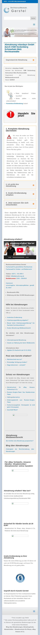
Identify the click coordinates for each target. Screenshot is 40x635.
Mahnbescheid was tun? (14, 359)
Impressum (9, 283)
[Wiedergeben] (6, 257)
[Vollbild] (34, 257)
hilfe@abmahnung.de (17, 276)
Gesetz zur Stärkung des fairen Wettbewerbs (21, 343)
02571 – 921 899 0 (17, 274)
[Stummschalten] (31, 257)
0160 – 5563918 (22, 278)
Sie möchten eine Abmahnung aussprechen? (19, 441)
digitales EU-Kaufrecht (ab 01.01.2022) (19, 350)
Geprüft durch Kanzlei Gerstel (16, 591)
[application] (20, 250)
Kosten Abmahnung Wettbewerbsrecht (19, 328)
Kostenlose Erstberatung (14, 103)
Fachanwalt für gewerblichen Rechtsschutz (19, 267)
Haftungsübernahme (13, 397)
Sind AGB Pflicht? (12, 410)
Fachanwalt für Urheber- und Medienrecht (19, 269)
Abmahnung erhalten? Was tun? (17, 491)
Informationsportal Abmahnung (16, 340)
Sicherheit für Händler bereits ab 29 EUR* (18, 524)
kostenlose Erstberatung (14, 317)
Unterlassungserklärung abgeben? (17, 320)
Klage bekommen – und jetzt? (16, 365)
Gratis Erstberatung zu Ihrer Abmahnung (15, 557)
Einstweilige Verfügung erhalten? (17, 362)
